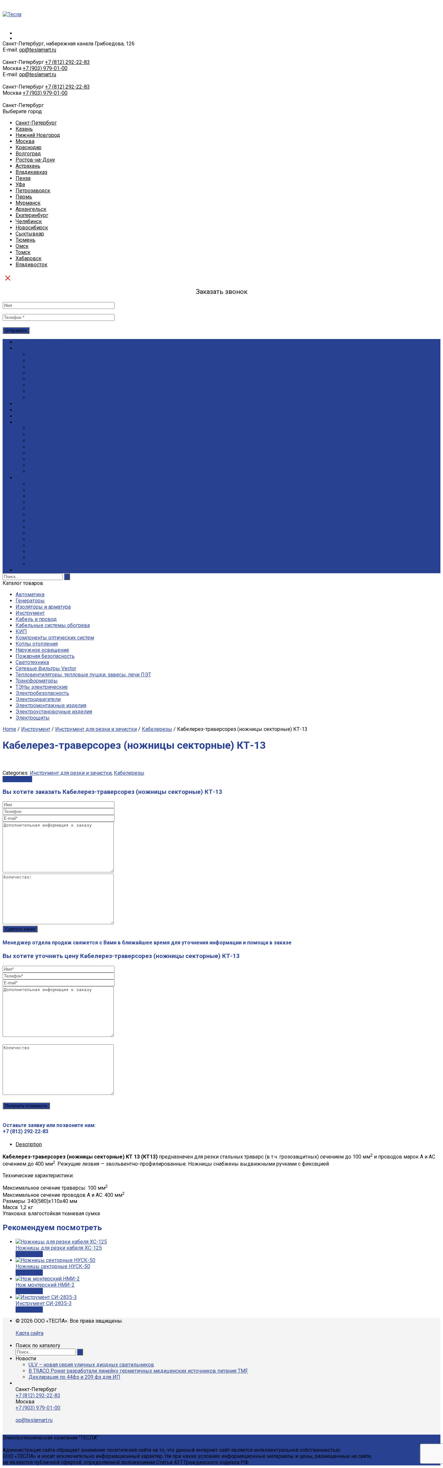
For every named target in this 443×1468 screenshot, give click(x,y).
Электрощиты (33, 718)
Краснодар (29, 147)
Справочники (45, 496)
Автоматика (30, 594)
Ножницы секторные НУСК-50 (53, 1266)
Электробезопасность (42, 693)
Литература (42, 502)
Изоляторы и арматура (43, 607)
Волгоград (28, 154)
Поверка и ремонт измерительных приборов (83, 471)
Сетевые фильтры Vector (46, 668)
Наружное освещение (42, 650)
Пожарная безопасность (45, 656)
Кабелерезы (157, 729)
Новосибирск (32, 227)
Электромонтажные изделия (51, 705)
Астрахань (28, 166)
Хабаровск (29, 258)
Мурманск (28, 203)
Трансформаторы (37, 681)
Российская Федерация (57, 521)
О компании (30, 348)
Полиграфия (43, 459)
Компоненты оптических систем (55, 638)
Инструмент (30, 613)
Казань (24, 129)
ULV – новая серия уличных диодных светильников (91, 1365)
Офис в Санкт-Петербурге (60, 354)
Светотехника (32, 662)
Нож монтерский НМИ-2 (45, 1285)
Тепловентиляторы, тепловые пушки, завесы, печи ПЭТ (83, 675)
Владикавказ (31, 172)
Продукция (29, 404)
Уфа (20, 184)
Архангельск (31, 209)
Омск (22, 246)
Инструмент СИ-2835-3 (44, 1303)
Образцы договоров (53, 508)
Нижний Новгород (38, 135)
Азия (34, 552)
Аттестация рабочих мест (59, 453)
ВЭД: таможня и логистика (61, 533)
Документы (43, 361)
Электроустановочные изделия (54, 712)
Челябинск (29, 221)
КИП (21, 631)
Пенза (23, 178)
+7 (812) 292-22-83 (67, 62)
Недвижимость (47, 564)
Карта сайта (29, 1333)
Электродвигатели (38, 699)
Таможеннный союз (53, 527)
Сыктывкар (30, 234)
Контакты (27, 570)
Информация (31, 478)
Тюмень (25, 240)
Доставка (27, 410)
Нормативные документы (60, 484)
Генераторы (30, 601)
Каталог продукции (39, 342)
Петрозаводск (33, 191)
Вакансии (40, 367)
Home (9, 729)
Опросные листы (49, 490)
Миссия (38, 379)
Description (29, 1144)
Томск (23, 252)
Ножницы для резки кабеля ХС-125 (59, 1248)
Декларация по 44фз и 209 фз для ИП (74, 1377)
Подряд (25, 422)
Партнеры (41, 385)
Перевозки (42, 441)
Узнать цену (17, 779)
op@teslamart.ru (37, 50)
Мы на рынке (45, 373)
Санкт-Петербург (36, 123)
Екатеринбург (32, 215)
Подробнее (29, 1254)
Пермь (24, 197)
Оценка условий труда (56, 434)
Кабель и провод (36, 619)
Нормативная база (51, 515)
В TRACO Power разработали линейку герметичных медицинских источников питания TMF (138, 1371)
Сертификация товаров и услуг (66, 428)
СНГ (33, 539)
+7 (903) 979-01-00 (45, 68)
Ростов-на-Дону (35, 160)
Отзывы (39, 391)
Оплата (24, 416)
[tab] (228, 1144)
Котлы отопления (37, 644)
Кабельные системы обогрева (53, 625)
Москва (25, 141)
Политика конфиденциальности (67, 397)
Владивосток (31, 264)
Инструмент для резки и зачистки (96, 729)
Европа (37, 545)
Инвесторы (42, 558)
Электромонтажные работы (63, 465)
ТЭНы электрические (42, 687)
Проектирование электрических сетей (75, 447)
